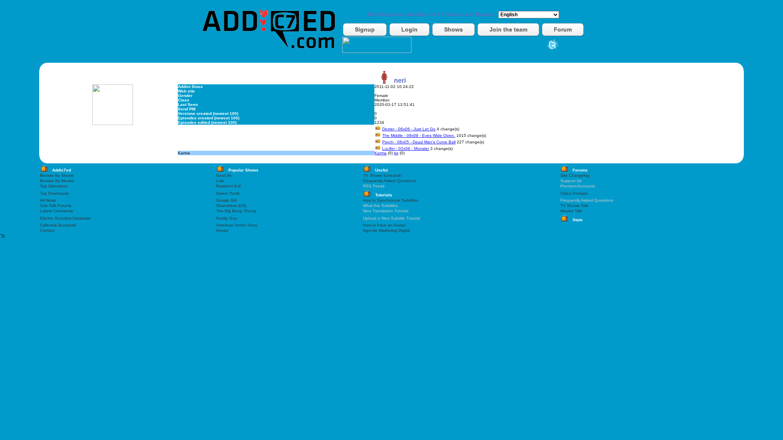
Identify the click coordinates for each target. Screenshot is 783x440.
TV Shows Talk (574, 205)
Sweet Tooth (228, 193)
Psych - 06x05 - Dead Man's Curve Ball (419, 142)
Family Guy (226, 218)
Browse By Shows (57, 175)
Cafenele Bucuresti (58, 225)
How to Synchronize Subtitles (390, 200)
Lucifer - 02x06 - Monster (405, 148)
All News (48, 200)
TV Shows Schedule (382, 175)
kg (396, 153)
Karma (380, 153)
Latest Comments (56, 211)
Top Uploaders (53, 186)
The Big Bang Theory (236, 211)
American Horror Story (236, 225)
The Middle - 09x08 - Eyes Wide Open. (418, 135)
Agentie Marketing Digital (386, 230)
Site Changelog (575, 175)
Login (409, 29)
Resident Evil (228, 186)
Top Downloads (54, 193)
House (222, 230)
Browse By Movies (57, 180)
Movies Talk (571, 211)
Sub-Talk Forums (55, 205)
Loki (220, 180)
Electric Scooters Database (65, 218)
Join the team (508, 29)
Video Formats (574, 193)
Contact (47, 230)
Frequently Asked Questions (389, 180)
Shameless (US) (231, 205)
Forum (563, 29)
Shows (453, 29)
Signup (365, 29)
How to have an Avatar (384, 225)
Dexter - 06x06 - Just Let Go (409, 129)
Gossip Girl (226, 200)
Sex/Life (224, 175)
